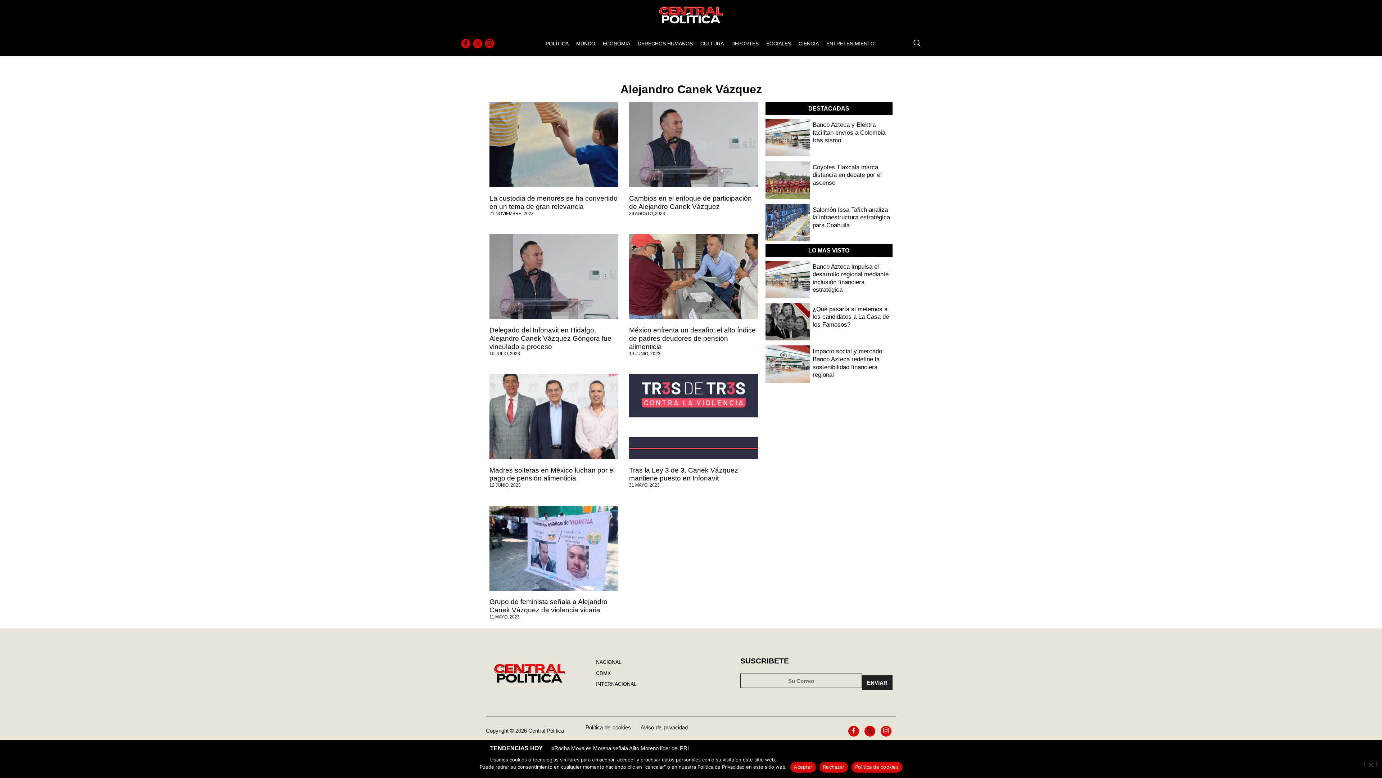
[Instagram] (489, 43)
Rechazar (833, 767)
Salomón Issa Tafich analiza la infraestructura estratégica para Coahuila (851, 217)
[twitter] (477, 43)
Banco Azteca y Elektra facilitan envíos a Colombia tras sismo (849, 132)
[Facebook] (465, 43)
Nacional (609, 662)
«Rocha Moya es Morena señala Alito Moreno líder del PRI (620, 748)
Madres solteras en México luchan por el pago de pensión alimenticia (552, 474)
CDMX (603, 673)
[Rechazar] (1370, 764)
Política (557, 43)
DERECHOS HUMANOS (665, 43)
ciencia (809, 43)
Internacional (616, 684)
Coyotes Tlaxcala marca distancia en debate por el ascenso (847, 175)
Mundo (585, 43)
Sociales (778, 43)
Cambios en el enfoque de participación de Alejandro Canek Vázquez (690, 202)
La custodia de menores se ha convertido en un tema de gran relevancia (553, 202)
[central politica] (553, 144)
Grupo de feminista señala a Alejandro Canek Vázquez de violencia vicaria (548, 606)
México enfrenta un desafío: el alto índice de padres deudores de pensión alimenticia (692, 338)
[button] (913, 43)
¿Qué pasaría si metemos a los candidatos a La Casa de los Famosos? (851, 317)
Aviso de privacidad (664, 727)
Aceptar (803, 767)
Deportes (745, 43)
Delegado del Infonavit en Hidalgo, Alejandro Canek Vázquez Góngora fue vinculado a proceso (550, 338)
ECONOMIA (616, 43)
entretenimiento (850, 43)
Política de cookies (608, 727)
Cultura (712, 43)
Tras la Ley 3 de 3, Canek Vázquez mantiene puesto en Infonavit (683, 474)
